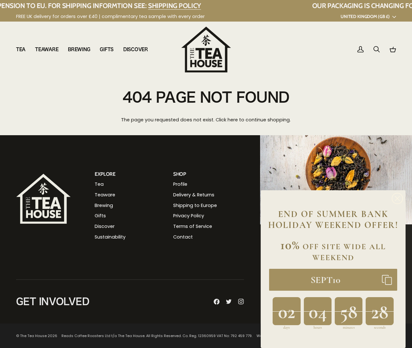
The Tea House (33, 335)
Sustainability (110, 237)
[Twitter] (229, 302)
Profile (180, 184)
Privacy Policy (188, 215)
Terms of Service (192, 226)
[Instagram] (241, 302)
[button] (23, 49)
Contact (183, 237)
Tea (99, 184)
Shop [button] (179, 174)
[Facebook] (217, 302)
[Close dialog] (397, 198)
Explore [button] (105, 174)
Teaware (105, 195)
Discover (105, 226)
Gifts (100, 215)
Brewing (104, 205)
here (233, 120)
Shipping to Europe (195, 205)
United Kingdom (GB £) (365, 16)
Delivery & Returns (193, 195)
